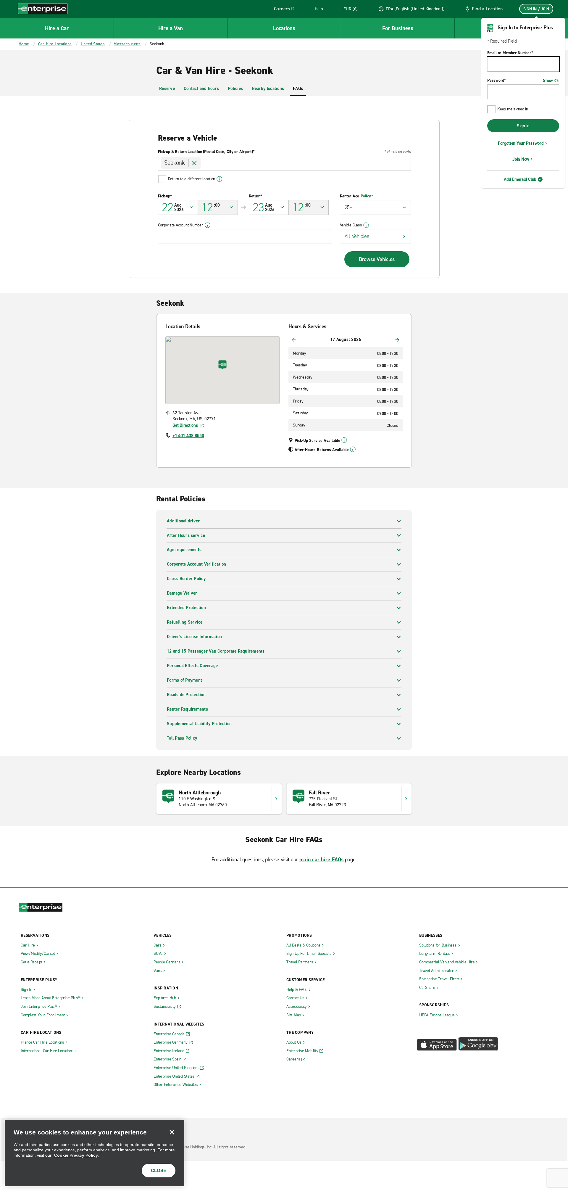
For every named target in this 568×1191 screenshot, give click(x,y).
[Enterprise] (42, 9)
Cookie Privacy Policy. (76, 1155)
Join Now (520, 159)
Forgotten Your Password (520, 143)
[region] (94, 1153)
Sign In (523, 126)
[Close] (171, 1132)
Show (548, 80)
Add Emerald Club (520, 179)
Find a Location (487, 9)
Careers (286, 10)
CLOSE (158, 1170)
